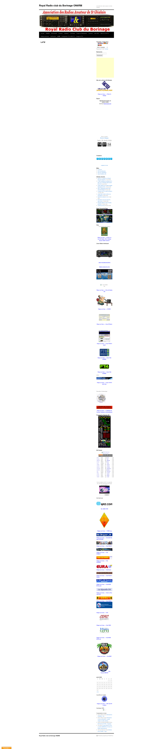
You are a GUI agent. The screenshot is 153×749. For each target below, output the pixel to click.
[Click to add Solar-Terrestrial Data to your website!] (104, 213)
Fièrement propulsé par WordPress (105, 735)
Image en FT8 (79, 36)
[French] (103, 43)
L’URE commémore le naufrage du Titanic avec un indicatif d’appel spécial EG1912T (105, 182)
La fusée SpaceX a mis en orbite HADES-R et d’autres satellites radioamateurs (105, 727)
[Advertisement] (106, 68)
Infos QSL (96, 33)
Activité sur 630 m (101, 205)
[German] (105, 43)
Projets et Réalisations (81, 33)
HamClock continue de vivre (103, 196)
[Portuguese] (99, 45)
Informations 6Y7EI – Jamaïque (104, 723)
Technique (72, 33)
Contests (60, 33)
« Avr (97, 692)
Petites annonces (45, 36)
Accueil (42, 33)
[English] (101, 43)
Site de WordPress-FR (102, 174)
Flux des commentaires (102, 172)
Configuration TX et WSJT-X (68, 36)
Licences (91, 33)
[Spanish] (101, 45)
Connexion (100, 169)
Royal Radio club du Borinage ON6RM (60, 5)
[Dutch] (99, 43)
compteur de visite (104, 165)
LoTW (58, 36)
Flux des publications (102, 171)
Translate (106, 48)
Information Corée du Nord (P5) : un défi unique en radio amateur (105, 719)
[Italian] (107, 43)
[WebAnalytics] (104, 710)
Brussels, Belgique (104, 137)
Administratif (54, 33)
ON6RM (47, 33)
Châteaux (66, 33)
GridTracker (53, 36)
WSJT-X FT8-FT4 (105, 33)
